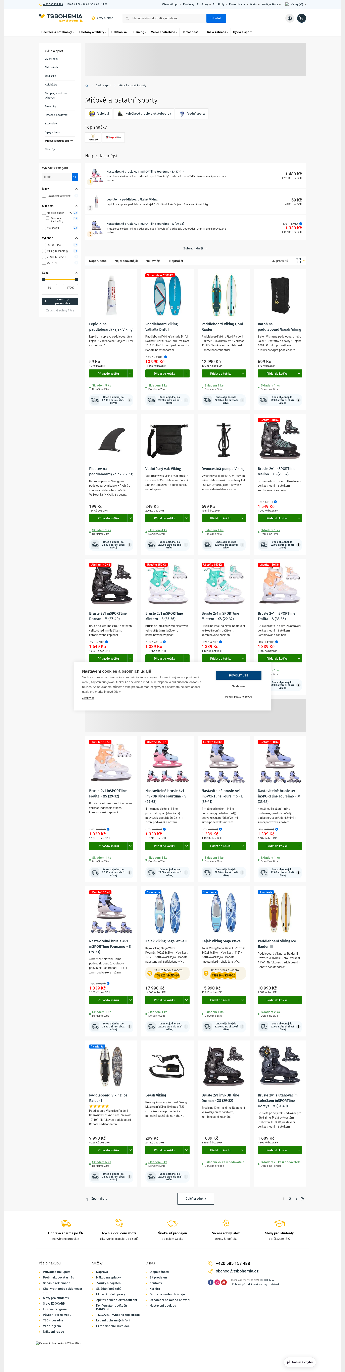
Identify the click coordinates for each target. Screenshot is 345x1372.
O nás (253, 4)
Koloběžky (51, 84)
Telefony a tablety (91, 32)
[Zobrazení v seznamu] (299, 260)
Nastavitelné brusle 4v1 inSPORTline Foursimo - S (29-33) (145, 224)
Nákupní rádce (53, 1331)
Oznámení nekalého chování (170, 1300)
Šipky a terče (52, 132)
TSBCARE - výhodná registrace (118, 1315)
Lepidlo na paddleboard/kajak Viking (132, 199)
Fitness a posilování (56, 114)
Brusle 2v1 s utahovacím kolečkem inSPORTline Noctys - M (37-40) (278, 1100)
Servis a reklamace (56, 1283)
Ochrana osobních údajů (167, 1294)
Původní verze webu (57, 1315)
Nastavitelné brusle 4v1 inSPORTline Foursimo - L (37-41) (222, 796)
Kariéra (155, 1289)
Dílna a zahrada (215, 32)
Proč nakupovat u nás (58, 1277)
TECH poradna (53, 1320)
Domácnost (190, 32)
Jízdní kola (51, 58)
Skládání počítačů (108, 1289)
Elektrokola (51, 67)
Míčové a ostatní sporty (132, 85)
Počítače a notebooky (56, 32)
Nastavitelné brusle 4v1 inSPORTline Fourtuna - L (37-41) (145, 171)
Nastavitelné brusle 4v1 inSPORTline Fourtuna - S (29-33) (165, 796)
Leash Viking (155, 1095)
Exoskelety (51, 123)
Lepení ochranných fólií (113, 1320)
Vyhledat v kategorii (55, 168)
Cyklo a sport (242, 32)
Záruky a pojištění (108, 1283)
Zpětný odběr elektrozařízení (116, 1300)
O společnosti (159, 1272)
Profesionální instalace (113, 1326)
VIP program (52, 1326)
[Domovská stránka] (86, 86)
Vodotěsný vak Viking (163, 469)
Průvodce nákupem (56, 1272)
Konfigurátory (270, 4)
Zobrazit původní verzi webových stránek (256, 1284)
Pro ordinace (237, 4)
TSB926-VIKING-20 (167, 975)
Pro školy (218, 4)
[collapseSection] (70, 213)
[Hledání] (75, 177)
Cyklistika (50, 75)
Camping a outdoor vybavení (56, 95)
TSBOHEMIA (267, 1279)
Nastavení (239, 686)
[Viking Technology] (93, 137)
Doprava (102, 1272)
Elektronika (119, 32)
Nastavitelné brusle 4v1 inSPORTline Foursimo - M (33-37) (279, 796)
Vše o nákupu (170, 4)
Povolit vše (238, 675)
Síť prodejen (158, 1277)
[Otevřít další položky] (130, 373)
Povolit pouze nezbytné (238, 696)
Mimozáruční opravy (110, 1294)
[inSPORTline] (113, 137)
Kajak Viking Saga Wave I (222, 941)
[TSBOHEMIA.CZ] (61, 18)
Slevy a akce (104, 18)
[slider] (43, 279)
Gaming (138, 32)
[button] (295, 4)
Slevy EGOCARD (54, 1303)
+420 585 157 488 (53, 4)
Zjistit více (88, 697)
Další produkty (196, 1198)
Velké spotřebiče (163, 32)
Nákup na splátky (108, 1277)
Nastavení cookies (163, 1305)
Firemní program (55, 1309)
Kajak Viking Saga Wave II (166, 941)
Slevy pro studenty (56, 1298)
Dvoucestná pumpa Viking (223, 469)
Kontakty (156, 1283)
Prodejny (188, 4)
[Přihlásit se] (289, 18)
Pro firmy (202, 4)
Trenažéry (50, 106)
